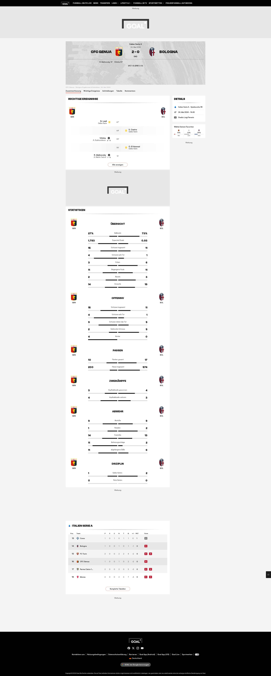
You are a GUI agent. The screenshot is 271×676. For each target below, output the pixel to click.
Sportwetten (187, 654)
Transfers (105, 3)
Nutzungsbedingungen (96, 654)
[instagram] (137, 648)
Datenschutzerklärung (117, 654)
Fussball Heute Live (82, 3)
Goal (77, 673)
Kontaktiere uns (78, 654)
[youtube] (142, 648)
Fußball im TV (140, 3)
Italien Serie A (135, 44)
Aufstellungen (108, 91)
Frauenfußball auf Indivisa (179, 3)
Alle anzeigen (117, 165)
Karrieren (133, 654)
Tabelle (119, 91)
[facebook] (129, 648)
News (95, 3)
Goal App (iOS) (163, 654)
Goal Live (175, 654)
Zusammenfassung (73, 91)
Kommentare (130, 91)
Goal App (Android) (147, 654)
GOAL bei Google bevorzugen (137, 665)
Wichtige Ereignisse (92, 91)
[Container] (95, 52)
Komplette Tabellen (118, 589)
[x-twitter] (133, 648)
